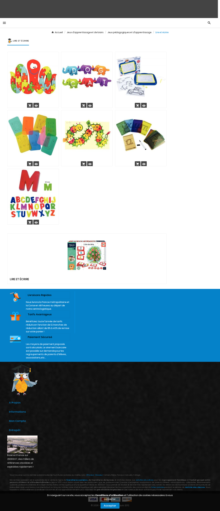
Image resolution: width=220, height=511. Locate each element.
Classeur (98, 475)
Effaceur (90, 475)
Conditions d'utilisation (109, 495)
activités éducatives (144, 480)
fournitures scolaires (77, 480)
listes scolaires (157, 487)
